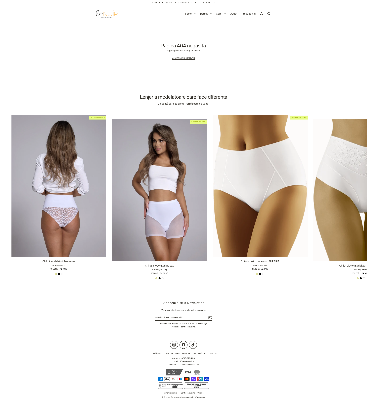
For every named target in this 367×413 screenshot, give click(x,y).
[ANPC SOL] (196, 385)
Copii (219, 14)
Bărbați (204, 14)
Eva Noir (167, 397)
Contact (213, 353)
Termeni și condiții (170, 393)
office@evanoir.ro (186, 361)
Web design (200, 397)
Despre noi (197, 353)
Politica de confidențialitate (183, 327)
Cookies (200, 393)
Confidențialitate (188, 393)
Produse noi (249, 14)
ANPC (193, 397)
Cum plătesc (155, 353)
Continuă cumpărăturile (183, 57)
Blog (206, 353)
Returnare (175, 353)
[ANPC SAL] (170, 385)
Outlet (233, 14)
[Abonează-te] (210, 318)
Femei (189, 14)
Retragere (186, 353)
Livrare (166, 353)
